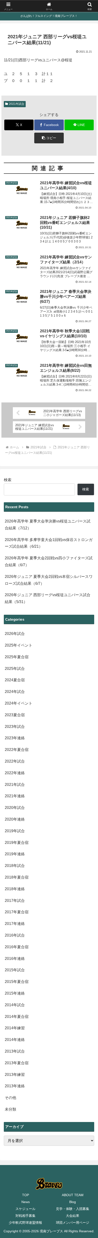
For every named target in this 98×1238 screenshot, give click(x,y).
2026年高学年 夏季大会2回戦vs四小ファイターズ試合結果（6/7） (49, 561)
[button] (49, 138)
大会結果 (72, 1216)
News (25, 1202)
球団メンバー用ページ (72, 1222)
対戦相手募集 (25, 1216)
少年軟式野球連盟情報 (25, 1222)
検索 (7, 480)
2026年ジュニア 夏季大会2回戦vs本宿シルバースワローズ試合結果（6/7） (49, 580)
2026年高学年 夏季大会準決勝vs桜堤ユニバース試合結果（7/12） (47, 524)
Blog (72, 1202)
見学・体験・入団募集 (72, 1209)
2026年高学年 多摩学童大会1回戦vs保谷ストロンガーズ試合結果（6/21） (49, 543)
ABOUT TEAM (72, 1195)
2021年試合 (16, 104)
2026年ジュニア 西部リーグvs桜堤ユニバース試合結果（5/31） (47, 598)
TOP (25, 1195)
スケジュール (25, 1209)
